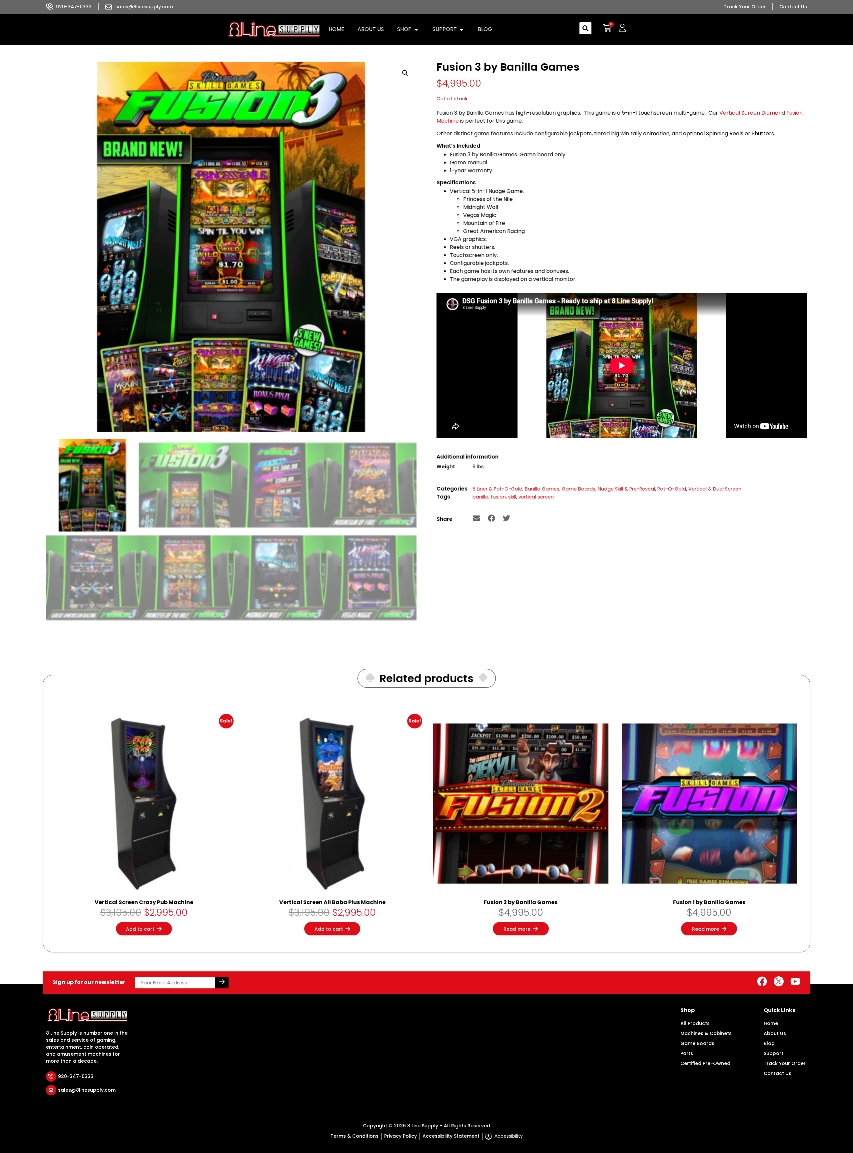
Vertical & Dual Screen (714, 489)
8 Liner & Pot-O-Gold (497, 489)
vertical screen (536, 497)
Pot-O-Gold (671, 489)
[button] (408, 29)
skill (512, 497)
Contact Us (777, 1073)
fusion (498, 497)
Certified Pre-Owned (705, 1063)
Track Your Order (785, 1063)
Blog (769, 1043)
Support (773, 1053)
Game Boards (578, 489)
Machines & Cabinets (706, 1033)
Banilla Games (542, 489)
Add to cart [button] (140, 929)
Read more (516, 929)
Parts (686, 1053)
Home (771, 1023)
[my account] (622, 28)
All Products (695, 1023)
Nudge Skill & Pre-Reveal (626, 489)
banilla (480, 497)
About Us (775, 1033)
